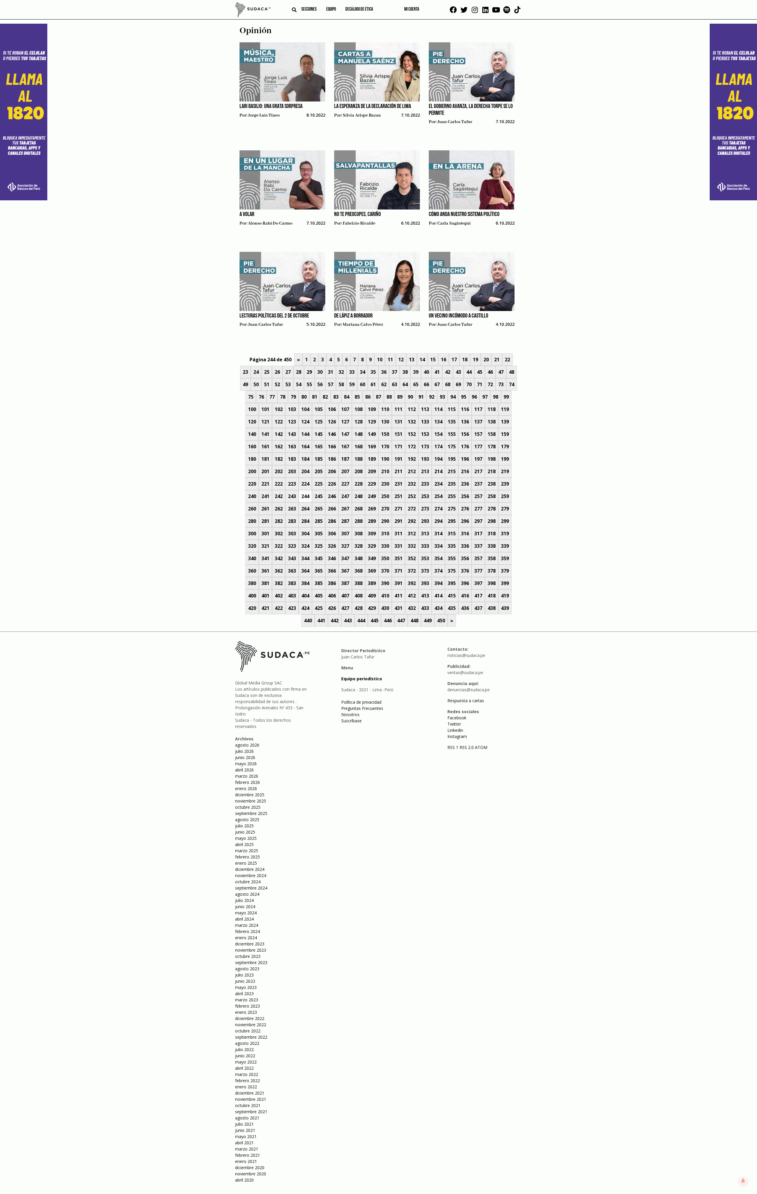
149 (372, 434)
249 (372, 496)
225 (319, 484)
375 (452, 571)
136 (465, 421)
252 (412, 496)
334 (438, 546)
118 (492, 409)
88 (389, 397)
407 (345, 595)
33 (352, 372)
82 (325, 397)
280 (252, 521)
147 (345, 434)
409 (372, 595)
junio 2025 (245, 832)
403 (292, 595)
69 (458, 384)
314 (438, 533)
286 (332, 521)
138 (492, 421)
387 (345, 583)
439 (505, 608)
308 (359, 533)
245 (319, 496)
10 (379, 359)
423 (292, 608)
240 (252, 496)
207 (345, 471)
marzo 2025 (246, 850)
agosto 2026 (247, 745)
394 (438, 583)
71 (479, 384)
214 (438, 471)
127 (345, 421)
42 (447, 372)
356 (465, 558)
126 (332, 421)
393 (425, 583)
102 (279, 409)
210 (385, 471)
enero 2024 (246, 937)
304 (305, 533)
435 (452, 608)
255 (452, 496)
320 (252, 546)
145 (319, 434)
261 (265, 508)
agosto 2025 (247, 819)
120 (252, 421)
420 (252, 608)
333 (425, 546)
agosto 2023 (247, 968)
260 (252, 508)
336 (465, 546)
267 (345, 508)
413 (425, 595)
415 (452, 595)
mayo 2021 (246, 1136)
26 (277, 372)
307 (345, 533)
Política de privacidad (361, 702)
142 (279, 434)
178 (492, 446)
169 (372, 446)
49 (245, 384)
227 (345, 484)
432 (412, 608)
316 (465, 533)
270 (385, 508)
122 (279, 421)
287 (345, 521)
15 (433, 359)
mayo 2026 (246, 763)
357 (478, 558)
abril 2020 (244, 1180)
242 (279, 496)
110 (385, 409)
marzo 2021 (246, 1149)
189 (372, 459)
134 (438, 421)
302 (279, 533)
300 (252, 533)
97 (485, 397)
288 (359, 521)
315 (452, 533)
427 (345, 608)
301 (265, 533)
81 (314, 397)
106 (332, 409)
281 (265, 521)
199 (505, 459)
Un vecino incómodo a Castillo (458, 316)
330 (385, 546)
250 (385, 496)
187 (345, 459)
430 (385, 608)
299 (505, 521)
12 (401, 359)
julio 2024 (244, 900)
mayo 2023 (246, 987)
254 (438, 496)
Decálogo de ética (359, 9)
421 (265, 608)
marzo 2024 (246, 925)
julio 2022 (244, 1049)
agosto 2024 (247, 894)
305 (319, 533)
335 (452, 546)
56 (320, 384)
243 (292, 496)
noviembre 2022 (250, 1024)
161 (265, 446)
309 (372, 533)
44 (469, 372)
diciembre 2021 (249, 1093)
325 (319, 546)
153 (425, 434)
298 (492, 521)
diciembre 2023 (249, 944)
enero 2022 (246, 1087)
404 (305, 595)
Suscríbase (351, 721)
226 (332, 484)
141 (265, 434)
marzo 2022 (246, 1074)
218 (492, 471)
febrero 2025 (247, 857)
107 (345, 409)
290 (385, 521)
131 (398, 421)
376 (465, 571)
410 (385, 595)
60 (362, 384)
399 (505, 583)
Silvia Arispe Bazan (362, 115)
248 (359, 496)
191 (398, 459)
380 (252, 583)
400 (252, 595)
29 (309, 372)
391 (398, 583)
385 (319, 583)
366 (332, 571)
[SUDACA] (253, 10)
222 (279, 484)
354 (438, 558)
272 (412, 508)
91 (421, 397)
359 (505, 558)
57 (330, 384)
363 (292, 571)
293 (425, 521)
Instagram (457, 736)
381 (265, 583)
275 (452, 508)
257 (478, 496)
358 (492, 558)
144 (305, 434)
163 (292, 446)
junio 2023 (245, 981)
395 (452, 583)
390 (385, 583)
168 (359, 446)
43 (458, 372)
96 (474, 397)
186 (332, 459)
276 (465, 508)
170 (385, 446)
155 (452, 434)
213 (425, 471)
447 (401, 620)
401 (265, 595)
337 (478, 546)
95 (463, 397)
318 (492, 533)
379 (505, 571)
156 (465, 434)
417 (478, 595)
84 (346, 397)
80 (304, 397)
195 (452, 459)
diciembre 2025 (249, 794)
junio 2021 (245, 1130)
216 (465, 471)
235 (452, 484)
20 (486, 359)
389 (372, 583)
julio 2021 (244, 1124)
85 (357, 397)
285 (319, 521)
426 (332, 608)
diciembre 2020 (249, 1167)
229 (372, 484)
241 (265, 496)
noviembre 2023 (250, 950)
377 (478, 571)
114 (438, 409)
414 (438, 595)
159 (505, 434)
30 (320, 372)
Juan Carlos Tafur (454, 122)
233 (425, 484)
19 (475, 359)
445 (374, 620)
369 (372, 571)
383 (292, 583)
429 (372, 608)
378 (492, 571)
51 (266, 384)
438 (492, 608)
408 (359, 595)
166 (332, 446)
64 (405, 384)
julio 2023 (244, 975)
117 (478, 409)
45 (479, 372)
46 (490, 372)
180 (252, 459)
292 (412, 521)
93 (442, 397)
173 (425, 446)
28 (298, 372)
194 (438, 459)
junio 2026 (245, 757)
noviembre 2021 (250, 1099)
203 (292, 471)
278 (492, 508)
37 (394, 372)
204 (305, 471)
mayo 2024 (246, 913)
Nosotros (350, 714)
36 (383, 372)
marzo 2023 (246, 1000)
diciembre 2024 (249, 869)
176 (465, 446)
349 (372, 558)
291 (398, 521)
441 (321, 620)
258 (492, 496)
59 (352, 384)
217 (478, 471)
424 (305, 608)
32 (341, 372)
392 (412, 583)
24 (256, 372)
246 (332, 496)
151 (398, 434)
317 (478, 533)
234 (438, 484)
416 (465, 595)
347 (345, 558)
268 (359, 508)
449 (428, 620)
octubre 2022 (248, 1031)
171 (398, 446)
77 (272, 397)
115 (452, 409)
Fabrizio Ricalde (359, 223)
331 (398, 546)
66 (426, 384)
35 (373, 372)
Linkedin (455, 730)
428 (359, 608)
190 (385, 459)
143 (292, 434)
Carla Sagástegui (454, 223)
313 (425, 533)
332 (412, 546)
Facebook (456, 718)
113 (425, 409)
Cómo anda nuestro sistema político (464, 214)
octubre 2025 (248, 807)
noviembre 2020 (250, 1174)
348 (359, 558)
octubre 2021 (248, 1105)
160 (252, 446)
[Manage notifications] (743, 1181)
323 (292, 546)
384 (305, 583)
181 (265, 459)
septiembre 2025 (251, 813)
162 (279, 446)
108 (359, 409)
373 (425, 571)
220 (252, 484)
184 (305, 459)
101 (265, 409)
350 (385, 558)
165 (319, 446)
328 (359, 546)
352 (412, 558)
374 (438, 571)
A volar (247, 214)
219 (505, 471)
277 (478, 508)
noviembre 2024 (250, 875)
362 (279, 571)
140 (252, 434)
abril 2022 (244, 1068)
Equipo (331, 9)
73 (501, 384)
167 (345, 446)
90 (410, 397)
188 (359, 459)
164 (305, 446)
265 (319, 508)
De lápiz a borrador (353, 316)
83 (336, 397)
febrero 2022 (247, 1080)
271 (398, 508)
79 (293, 397)
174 (438, 446)
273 (425, 508)
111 (398, 409)
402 (279, 595)
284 (305, 521)
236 (465, 484)
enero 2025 (246, 863)
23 (245, 372)
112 (412, 409)
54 (298, 384)
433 (425, 608)
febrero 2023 (247, 1006)
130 (385, 421)
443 (348, 620)
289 (372, 521)
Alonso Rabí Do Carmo (270, 223)
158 (492, 434)
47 (501, 372)
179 (505, 446)
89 (399, 397)
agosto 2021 (247, 1118)
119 (505, 409)
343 (292, 558)
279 (505, 508)
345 (319, 558)
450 (441, 620)
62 (383, 384)
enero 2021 (246, 1161)
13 (411, 359)
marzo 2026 (246, 776)
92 (431, 397)
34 (362, 372)
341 (265, 558)
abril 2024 (244, 919)
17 (454, 359)
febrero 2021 (247, 1155)
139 (505, 421)
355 (452, 558)
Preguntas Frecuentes (362, 708)
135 (452, 421)
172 (412, 446)
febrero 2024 (247, 931)
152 (412, 434)
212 (412, 471)
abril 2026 (244, 770)
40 (426, 372)
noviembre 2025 (250, 801)
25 (266, 372)
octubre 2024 (248, 881)
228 (359, 484)
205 (319, 471)
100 (252, 409)
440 (308, 620)
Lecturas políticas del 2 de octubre (274, 316)
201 (265, 471)
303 (292, 533)
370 (385, 571)
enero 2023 (246, 1012)
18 (465, 359)
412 (412, 595)
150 (385, 434)
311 (398, 533)
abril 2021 (244, 1142)
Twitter (454, 724)
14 (422, 359)
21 (496, 359)
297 (478, 521)
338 (492, 546)
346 (332, 558)
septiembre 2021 (251, 1111)
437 (478, 608)
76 (261, 397)
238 (492, 484)
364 (305, 571)
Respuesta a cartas (465, 700)
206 (332, 471)
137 (478, 421)
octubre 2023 (248, 956)
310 (385, 533)
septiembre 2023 (251, 962)
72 (490, 384)
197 (478, 459)
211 (398, 471)
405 (319, 595)
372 (412, 571)
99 (506, 397)
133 (425, 421)
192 (412, 459)
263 (292, 508)
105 (319, 409)
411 (398, 595)
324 (305, 546)
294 (438, 521)
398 (492, 583)
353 (425, 558)
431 (398, 608)
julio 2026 (244, 751)
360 (252, 571)
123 (292, 421)
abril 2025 (244, 844)
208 (359, 471)
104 (305, 409)
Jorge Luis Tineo (264, 115)
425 (319, 608)
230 (385, 484)
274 (438, 508)
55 (309, 384)
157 (478, 434)
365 (319, 571)
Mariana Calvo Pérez (363, 324)
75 (250, 397)
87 (378, 397)
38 (405, 372)
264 (305, 508)
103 (292, 409)
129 (372, 421)
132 (412, 421)
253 (425, 496)
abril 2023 (244, 993)
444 (361, 620)
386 (332, 583)
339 (505, 546)
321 (265, 546)
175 (452, 446)
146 (332, 434)
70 (469, 384)
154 (438, 434)
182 (279, 459)
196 (465, 459)
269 (372, 508)
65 (415, 384)
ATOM (481, 747)
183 (292, 459)
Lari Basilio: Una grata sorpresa (271, 106)
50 (256, 384)
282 (279, 521)
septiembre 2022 (251, 1037)
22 (507, 359)
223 (292, 484)
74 (511, 384)
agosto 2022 (247, 1043)
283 (292, 521)
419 (505, 595)
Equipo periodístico (361, 678)
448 (414, 620)
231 (398, 484)
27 (288, 372)
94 (453, 397)
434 (438, 608)
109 (372, 409)
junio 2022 (245, 1055)
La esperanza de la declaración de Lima (372, 106)
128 (359, 421)
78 (282, 397)
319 (505, 533)
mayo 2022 (246, 1062)
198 (492, 459)
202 (279, 471)
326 (332, 546)
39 (415, 372)
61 (373, 384)
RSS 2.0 (467, 747)
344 (305, 558)
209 (372, 471)
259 (505, 496)
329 (372, 546)
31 (330, 372)
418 (492, 595)
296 (465, 521)
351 (398, 558)
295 (452, 521)
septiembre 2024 (251, 888)
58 (341, 384)
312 (412, 533)
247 (345, 496)
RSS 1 (453, 747)
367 (345, 571)
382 (279, 583)
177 (478, 446)
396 (465, 583)
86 (368, 397)
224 (305, 484)
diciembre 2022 (249, 1018)
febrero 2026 (247, 782)
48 (511, 372)
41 (437, 372)
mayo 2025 (246, 838)
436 (465, 608)
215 (452, 471)
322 (279, 546)
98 (495, 397)
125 (319, 421)
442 (335, 620)
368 (359, 571)
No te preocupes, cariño (357, 214)
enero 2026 (246, 788)
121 (265, 421)
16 (443, 359)
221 (265, 484)
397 (478, 583)
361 (265, 571)
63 (394, 384)
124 (305, 421)
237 (478, 484)
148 (359, 434)
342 (279, 558)
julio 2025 (244, 826)
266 (332, 508)
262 (279, 508)
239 (505, 484)
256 (465, 496)
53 (288, 384)
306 (332, 533)
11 (390, 359)
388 (359, 583)
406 (332, 595)
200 (252, 471)
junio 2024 (245, 906)
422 (279, 608)
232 (412, 484)
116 (465, 409)
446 (388, 620)
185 (319, 459)
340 (252, 558)
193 (425, 459)
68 (447, 384)
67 (437, 384)
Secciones (309, 9)
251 (398, 496)
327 (345, 546)
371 (398, 571)
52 (277, 384)
